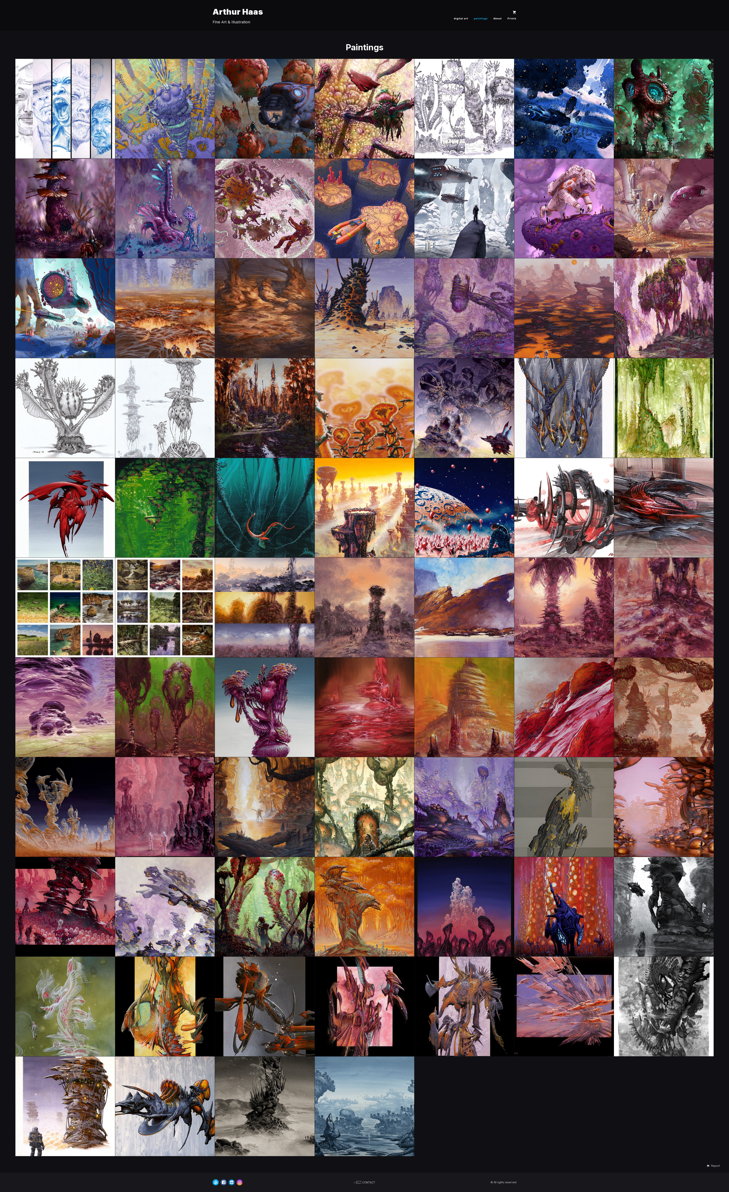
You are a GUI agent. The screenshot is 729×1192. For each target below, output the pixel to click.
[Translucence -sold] (65, 760)
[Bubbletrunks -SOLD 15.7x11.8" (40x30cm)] (464, 660)
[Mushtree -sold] (364, 860)
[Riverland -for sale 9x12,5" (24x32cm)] (364, 1059)
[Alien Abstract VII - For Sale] (564, 361)
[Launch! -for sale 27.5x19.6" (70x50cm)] (564, 760)
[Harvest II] (265, 61)
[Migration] (65, 261)
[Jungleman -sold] (265, 860)
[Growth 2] (165, 161)
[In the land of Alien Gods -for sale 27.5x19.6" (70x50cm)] (165, 760)
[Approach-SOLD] (464, 361)
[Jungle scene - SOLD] (165, 461)
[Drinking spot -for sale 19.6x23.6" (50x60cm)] (664, 660)
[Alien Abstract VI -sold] (65, 959)
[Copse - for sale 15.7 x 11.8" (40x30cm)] (664, 560)
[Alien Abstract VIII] (65, 461)
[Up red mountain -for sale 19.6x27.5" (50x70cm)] (564, 660)
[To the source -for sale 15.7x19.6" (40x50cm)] (165, 261)
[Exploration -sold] (364, 760)
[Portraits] (65, 61)
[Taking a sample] (564, 161)
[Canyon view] (564, 61)
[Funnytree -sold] (265, 660)
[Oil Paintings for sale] (65, 560)
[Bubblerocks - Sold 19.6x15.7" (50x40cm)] (364, 660)
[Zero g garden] (265, 161)
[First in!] (364, 161)
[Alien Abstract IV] (664, 461)
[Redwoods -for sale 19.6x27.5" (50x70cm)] (65, 860)
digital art (461, 18)
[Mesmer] (464, 461)
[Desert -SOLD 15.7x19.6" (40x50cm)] (364, 261)
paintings (481, 18)
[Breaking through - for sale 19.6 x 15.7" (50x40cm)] (364, 560)
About (497, 18)
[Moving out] (464, 161)
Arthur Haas (238, 12)
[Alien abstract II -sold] (364, 959)
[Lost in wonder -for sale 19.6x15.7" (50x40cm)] (464, 261)
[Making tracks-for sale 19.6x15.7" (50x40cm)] (265, 361)
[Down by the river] (65, 161)
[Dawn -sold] (464, 860)
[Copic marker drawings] (464, 61)
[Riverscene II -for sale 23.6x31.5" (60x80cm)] (265, 760)
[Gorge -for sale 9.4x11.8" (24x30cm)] (664, 860)
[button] (713, 1166)
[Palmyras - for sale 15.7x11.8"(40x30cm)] (564, 560)
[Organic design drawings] (165, 361)
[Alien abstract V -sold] (165, 959)
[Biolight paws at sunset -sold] (564, 860)
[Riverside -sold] (664, 760)
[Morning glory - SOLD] (364, 361)
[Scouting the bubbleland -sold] (65, 1059)
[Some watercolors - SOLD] (664, 361)
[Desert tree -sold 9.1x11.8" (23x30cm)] (265, 1059)
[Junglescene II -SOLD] (664, 261)
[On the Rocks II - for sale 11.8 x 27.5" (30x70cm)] (464, 560)
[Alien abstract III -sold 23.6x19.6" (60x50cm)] (265, 959)
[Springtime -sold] (464, 760)
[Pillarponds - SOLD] (364, 461)
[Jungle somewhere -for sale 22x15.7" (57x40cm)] (165, 660)
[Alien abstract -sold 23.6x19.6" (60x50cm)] (464, 959)
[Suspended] (65, 361)
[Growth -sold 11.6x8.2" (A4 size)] (664, 959)
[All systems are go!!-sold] (564, 461)
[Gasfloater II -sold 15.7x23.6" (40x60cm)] (165, 1059)
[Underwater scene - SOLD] (265, 461)
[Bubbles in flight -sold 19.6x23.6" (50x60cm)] (564, 959)
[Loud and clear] (664, 61)
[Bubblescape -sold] (165, 860)
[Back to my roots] (664, 161)
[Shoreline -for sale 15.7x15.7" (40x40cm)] (265, 261)
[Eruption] (165, 61)
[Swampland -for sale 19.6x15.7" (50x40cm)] (564, 261)
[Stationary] (364, 61)
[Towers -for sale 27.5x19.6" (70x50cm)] (65, 660)
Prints (511, 18)
